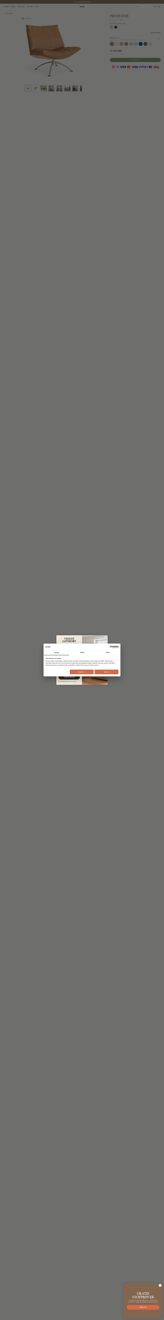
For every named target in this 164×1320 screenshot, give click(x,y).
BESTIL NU (143, 1307)
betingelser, (74, 681)
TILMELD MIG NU (69, 677)
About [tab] (108, 652)
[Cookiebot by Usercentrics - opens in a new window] (111, 647)
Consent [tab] (56, 652)
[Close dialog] (105, 637)
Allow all (106, 672)
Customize (81, 672)
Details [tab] (82, 652)
